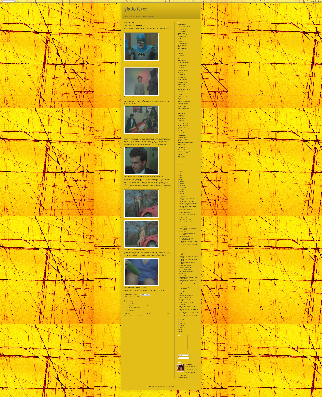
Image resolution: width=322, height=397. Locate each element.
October (181, 185)
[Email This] (143, 295)
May (181, 319)
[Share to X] (146, 295)
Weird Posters (181, 149)
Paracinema (181, 120)
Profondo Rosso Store (183, 125)
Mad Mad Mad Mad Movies (184, 101)
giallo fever (135, 8)
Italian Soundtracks (182, 79)
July (181, 191)
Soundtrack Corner (182, 137)
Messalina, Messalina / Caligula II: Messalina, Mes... (187, 199)
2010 (179, 175)
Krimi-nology (181, 91)
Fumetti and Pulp (182, 60)
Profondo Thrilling (182, 127)
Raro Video (180, 130)
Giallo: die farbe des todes (185, 269)
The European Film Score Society (185, 142)
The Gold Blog (181, 144)
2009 (179, 177)
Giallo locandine (182, 65)
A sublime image (183, 251)
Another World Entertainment (184, 26)
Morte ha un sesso (182, 111)
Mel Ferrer (181, 293)
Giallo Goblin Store (182, 64)
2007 (179, 329)
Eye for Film (181, 52)
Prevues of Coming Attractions (185, 123)
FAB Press (180, 53)
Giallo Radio (181, 69)
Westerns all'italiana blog (184, 151)
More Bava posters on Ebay (185, 267)
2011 (179, 174)
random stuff (133, 296)
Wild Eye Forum (181, 156)
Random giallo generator (184, 129)
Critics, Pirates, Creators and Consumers (185, 210)
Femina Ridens (182, 231)
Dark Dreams (181, 40)
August (181, 189)
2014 (179, 168)
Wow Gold (130, 303)
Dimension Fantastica (183, 43)
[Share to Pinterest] (149, 295)
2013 (179, 170)
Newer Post (127, 313)
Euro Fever (180, 50)
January (182, 327)
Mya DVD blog (181, 117)
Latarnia (180, 93)
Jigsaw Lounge (181, 81)
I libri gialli (180, 76)
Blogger (172, 386)
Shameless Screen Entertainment (185, 134)
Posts (180, 355)
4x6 (163, 386)
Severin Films (181, 132)
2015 (179, 166)
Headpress (180, 72)
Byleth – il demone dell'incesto (186, 271)
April (181, 321)
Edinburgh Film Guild (183, 48)
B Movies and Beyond (183, 29)
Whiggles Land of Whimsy (184, 152)
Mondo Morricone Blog (183, 108)
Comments (181, 358)
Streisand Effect (163, 184)
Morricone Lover (182, 110)
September (182, 187)
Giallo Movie (181, 67)
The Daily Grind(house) (183, 139)
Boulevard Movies (182, 36)
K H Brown (189, 364)
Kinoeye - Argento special (184, 89)
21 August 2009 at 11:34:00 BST (135, 307)
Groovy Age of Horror (183, 70)
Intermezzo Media (182, 77)
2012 (179, 172)
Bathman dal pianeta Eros (185, 236)
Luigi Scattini (181, 99)
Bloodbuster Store (182, 31)
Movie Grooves (181, 115)
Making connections (184, 217)
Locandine (180, 94)
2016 (179, 164)
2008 (179, 179)
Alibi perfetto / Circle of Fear (185, 219)
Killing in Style (181, 84)
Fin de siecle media (182, 58)
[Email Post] (140, 294)
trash (138, 296)
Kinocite (180, 87)
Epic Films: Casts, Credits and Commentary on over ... (186, 239)
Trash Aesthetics (182, 146)
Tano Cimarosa (182, 304)
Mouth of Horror (181, 113)
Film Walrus (181, 55)
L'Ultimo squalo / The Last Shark (186, 295)
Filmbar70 (180, 57)
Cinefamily (180, 38)
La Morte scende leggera (185, 265)
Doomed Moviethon (182, 45)
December (182, 181)
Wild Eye (180, 154)
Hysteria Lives (181, 74)
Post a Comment (130, 310)
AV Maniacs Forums (182, 28)
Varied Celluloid (181, 147)
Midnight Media (181, 105)
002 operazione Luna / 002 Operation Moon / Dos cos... (188, 204)
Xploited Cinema (182, 158)
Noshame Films (181, 118)
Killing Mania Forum (182, 86)
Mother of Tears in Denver (185, 297)
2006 (179, 331)
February (182, 325)
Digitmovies (181, 41)
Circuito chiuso (182, 273)
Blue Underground (182, 34)
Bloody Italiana (181, 33)
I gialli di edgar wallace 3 (185, 212)
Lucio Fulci (180, 98)
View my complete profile (182, 377)
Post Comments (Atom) (135, 316)
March (181, 323)
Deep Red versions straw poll (186, 302)
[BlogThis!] (144, 295)
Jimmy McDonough (182, 82)
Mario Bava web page (183, 103)
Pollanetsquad (181, 122)
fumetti (129, 296)
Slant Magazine (181, 135)
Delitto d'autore (182, 275)
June (181, 193)
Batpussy (163, 254)
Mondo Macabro (182, 106)
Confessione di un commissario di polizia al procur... (187, 284)
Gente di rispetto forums (183, 62)
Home (148, 313)
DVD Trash (180, 46)
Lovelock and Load (182, 96)
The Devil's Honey (182, 140)
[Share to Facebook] (148, 295)
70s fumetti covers (182, 24)
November (182, 183)
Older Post (169, 313)
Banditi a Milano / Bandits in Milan (187, 201)
